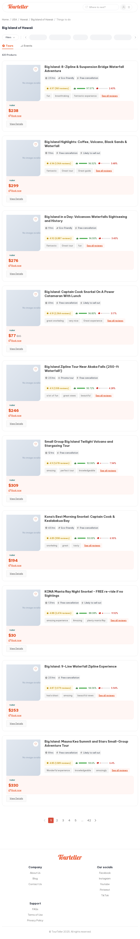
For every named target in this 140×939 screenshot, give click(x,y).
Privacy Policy (35, 920)
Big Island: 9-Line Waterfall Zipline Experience (81, 666)
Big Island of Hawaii (42, 19)
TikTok (105, 895)
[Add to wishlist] (35, 69)
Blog (35, 878)
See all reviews (110, 96)
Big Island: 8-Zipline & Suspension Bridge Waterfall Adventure (84, 69)
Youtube (105, 884)
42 (89, 820)
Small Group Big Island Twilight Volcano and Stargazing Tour (79, 444)
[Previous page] (44, 820)
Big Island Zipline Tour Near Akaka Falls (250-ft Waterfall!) (82, 369)
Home (5, 19)
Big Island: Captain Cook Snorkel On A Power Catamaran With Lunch (79, 294)
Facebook (105, 872)
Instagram (105, 878)
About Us (35, 872)
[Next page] (95, 820)
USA (14, 19)
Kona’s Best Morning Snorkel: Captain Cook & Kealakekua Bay (80, 519)
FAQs (35, 909)
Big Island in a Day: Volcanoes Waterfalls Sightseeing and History (86, 219)
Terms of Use (35, 914)
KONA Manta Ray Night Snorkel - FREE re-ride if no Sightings (84, 594)
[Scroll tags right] (135, 37)
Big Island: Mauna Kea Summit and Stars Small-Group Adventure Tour (86, 744)
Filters (8, 37)
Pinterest (105, 889)
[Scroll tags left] (26, 37)
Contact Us (35, 884)
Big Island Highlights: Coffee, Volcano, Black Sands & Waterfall (86, 144)
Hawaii (24, 19)
